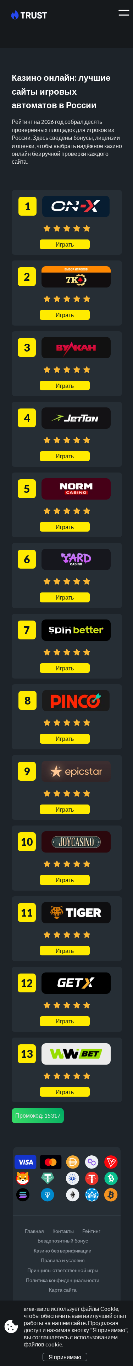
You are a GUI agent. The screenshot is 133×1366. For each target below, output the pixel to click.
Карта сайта (63, 1290)
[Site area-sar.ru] (34, 15)
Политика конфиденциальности (62, 1280)
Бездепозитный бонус (63, 1241)
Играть (65, 244)
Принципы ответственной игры (62, 1270)
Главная (34, 1231)
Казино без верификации (63, 1251)
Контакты (63, 1231)
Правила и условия (63, 1260)
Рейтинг (91, 1231)
